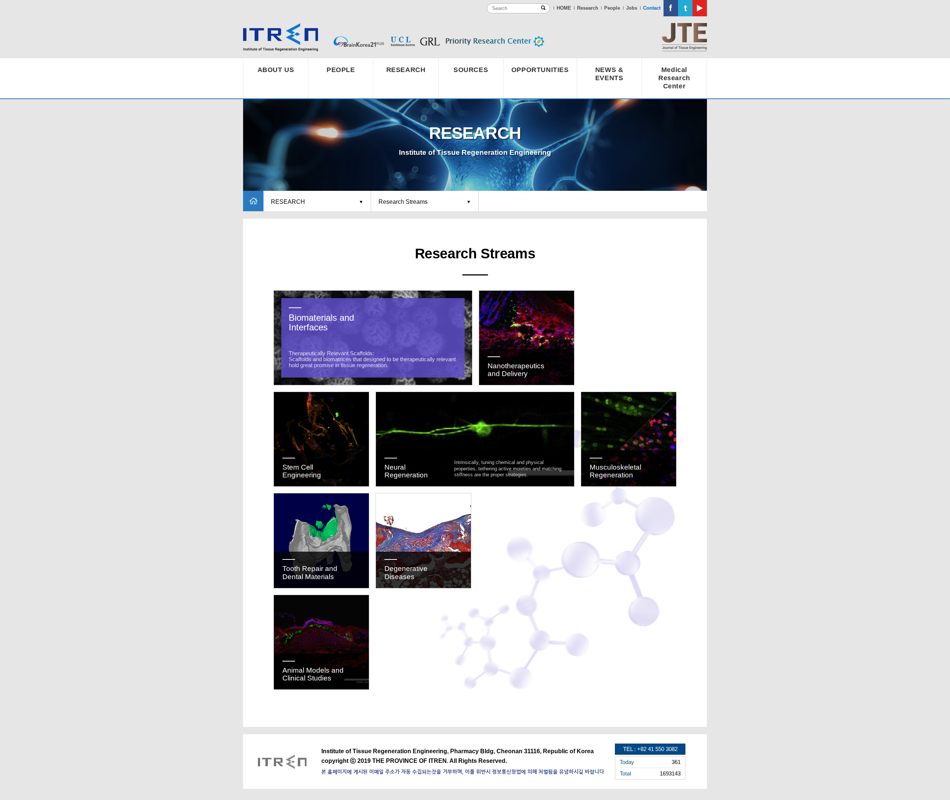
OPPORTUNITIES (540, 70)
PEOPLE (341, 70)
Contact (652, 8)
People (612, 8)
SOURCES (470, 70)
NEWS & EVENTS (609, 74)
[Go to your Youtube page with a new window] (699, 8)
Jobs (631, 8)
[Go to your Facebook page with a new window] (671, 8)
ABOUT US (276, 70)
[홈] (253, 201)
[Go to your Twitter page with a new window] (685, 8)
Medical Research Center (674, 78)
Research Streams (403, 202)
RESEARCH (406, 70)
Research (587, 8)
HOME (564, 8)
